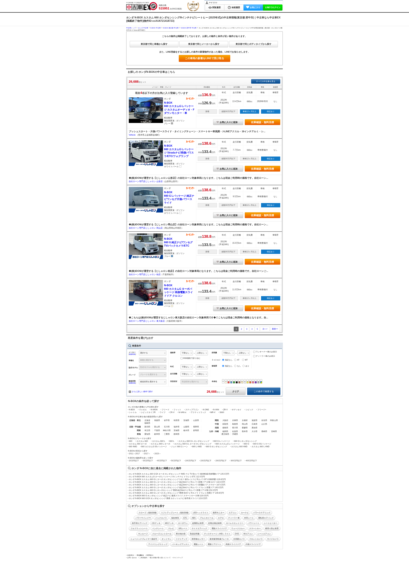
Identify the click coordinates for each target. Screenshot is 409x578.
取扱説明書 (195, 534)
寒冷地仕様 (180, 534)
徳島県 (225, 428)
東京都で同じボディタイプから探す (253, 44)
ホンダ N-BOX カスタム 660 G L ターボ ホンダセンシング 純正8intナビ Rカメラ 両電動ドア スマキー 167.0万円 (177, 485)
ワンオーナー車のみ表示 (266, 352)
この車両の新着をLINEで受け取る (204, 58)
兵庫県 (235, 420)
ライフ (163, 412)
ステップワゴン (192, 410)
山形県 (196, 420)
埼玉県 (147, 430)
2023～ (157, 453)
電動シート (198, 544)
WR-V (212, 412)
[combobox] (152, 353)
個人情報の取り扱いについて (160, 557)
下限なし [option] (185, 353)
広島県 (254, 424)
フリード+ (261, 410)
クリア (235, 391)
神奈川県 (167, 430)
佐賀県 (235, 431)
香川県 (235, 428)
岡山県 (245, 424)
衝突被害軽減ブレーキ (219, 539)
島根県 (235, 424)
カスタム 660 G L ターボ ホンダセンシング (192, 444)
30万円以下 (148, 461)
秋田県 (176, 420)
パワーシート (253, 523)
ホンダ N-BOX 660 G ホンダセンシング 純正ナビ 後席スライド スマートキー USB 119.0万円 (168, 496)
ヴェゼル (143, 410)
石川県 (167, 427)
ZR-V (225, 410)
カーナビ (245, 512)
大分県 (254, 431)
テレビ (171, 528)
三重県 (167, 434)
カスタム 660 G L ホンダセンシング (193, 441)
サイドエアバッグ (199, 528)
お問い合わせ (132, 557)
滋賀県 (254, 420)
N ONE (206, 410)
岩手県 (167, 420)
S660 (222, 412)
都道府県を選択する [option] (148, 382)
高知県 (254, 428)
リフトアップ (181, 539)
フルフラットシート (139, 528)
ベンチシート (158, 528)
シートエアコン (264, 534)
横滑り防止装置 (272, 528)
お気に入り (255, 7)
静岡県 (176, 434)
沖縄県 (235, 434)
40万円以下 (162, 461)
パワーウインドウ (143, 518)
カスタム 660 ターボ (138, 444)
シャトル (133, 412)
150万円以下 (205, 461)
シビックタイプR (148, 412)
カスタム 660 (142, 441)
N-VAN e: (183, 412)
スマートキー (255, 528)
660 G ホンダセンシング (216, 446)
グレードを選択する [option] (148, 374)
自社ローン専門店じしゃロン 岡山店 (146, 228)
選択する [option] (144, 353)
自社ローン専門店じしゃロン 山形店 (146, 181)
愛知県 (147, 434)
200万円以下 (221, 461)
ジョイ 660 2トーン (179, 446)
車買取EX (149, 555)
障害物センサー (198, 539)
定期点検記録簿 (215, 523)
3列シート (182, 528)
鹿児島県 (225, 434)
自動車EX (130, 555)
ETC (185, 518)
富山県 (157, 427)
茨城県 (176, 430)
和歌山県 (274, 420)
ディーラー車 (234, 518)
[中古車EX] (141, 6)
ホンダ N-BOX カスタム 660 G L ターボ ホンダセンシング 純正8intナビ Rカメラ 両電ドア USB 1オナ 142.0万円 (177, 482)
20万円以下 (134, 461)
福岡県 (225, 431)
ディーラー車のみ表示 (265, 356)
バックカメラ (161, 518)
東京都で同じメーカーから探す (204, 44)
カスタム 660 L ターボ (160, 444)
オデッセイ (236, 410)
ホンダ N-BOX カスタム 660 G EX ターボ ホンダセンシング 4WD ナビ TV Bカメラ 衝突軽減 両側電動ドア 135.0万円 (179, 474)
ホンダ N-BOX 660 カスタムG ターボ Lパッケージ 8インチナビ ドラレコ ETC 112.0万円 (167, 477)
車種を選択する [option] (147, 360)
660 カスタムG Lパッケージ (228, 444)
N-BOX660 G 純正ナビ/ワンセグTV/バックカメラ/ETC (178, 242)
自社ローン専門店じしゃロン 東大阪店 (147, 321)
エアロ (221, 518)
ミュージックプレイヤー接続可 (143, 539)
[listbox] (187, 353)
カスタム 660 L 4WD (261, 446)
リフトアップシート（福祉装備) (175, 512)
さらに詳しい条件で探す (142, 391)
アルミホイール (206, 518)
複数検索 (132, 354)
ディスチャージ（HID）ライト (217, 534)
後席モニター (218, 512)
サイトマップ (178, 557)
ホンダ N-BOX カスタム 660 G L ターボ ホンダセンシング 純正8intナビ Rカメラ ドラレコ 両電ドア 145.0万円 (176, 487)
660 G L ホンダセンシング (245, 441)
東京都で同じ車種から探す (154, 44)
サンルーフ (143, 534)
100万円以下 (190, 461)
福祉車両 (175, 518)
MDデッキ (169, 523)
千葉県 (157, 430)
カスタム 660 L (158, 441)
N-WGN (154, 410)
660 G (246, 444)
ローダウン (183, 523)
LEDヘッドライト (200, 512)
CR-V (172, 412)
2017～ (147, 453)
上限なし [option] (200, 353)
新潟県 (147, 427)
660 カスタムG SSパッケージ (154, 446)
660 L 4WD (197, 446)
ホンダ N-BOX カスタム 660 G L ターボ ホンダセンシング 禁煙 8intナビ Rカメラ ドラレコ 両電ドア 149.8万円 (176, 493)
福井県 (176, 427)
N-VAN (216, 410)
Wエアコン (248, 534)
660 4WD (133, 446)
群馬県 (196, 430)
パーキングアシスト (180, 544)
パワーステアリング (261, 512)
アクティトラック (198, 412)
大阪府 (225, 420)
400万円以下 (251, 461)
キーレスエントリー (234, 523)
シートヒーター (270, 523)
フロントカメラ (256, 539)
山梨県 (186, 427)
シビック (249, 410)
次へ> (264, 329)
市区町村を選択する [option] (190, 382)
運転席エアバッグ (266, 518)
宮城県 (186, 420)
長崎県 (264, 431)
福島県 (147, 423)
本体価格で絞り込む (191, 358)
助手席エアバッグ (139, 523)
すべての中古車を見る (265, 81)
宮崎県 (274, 431)
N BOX (132, 410)
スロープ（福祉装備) (148, 512)
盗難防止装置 (198, 523)
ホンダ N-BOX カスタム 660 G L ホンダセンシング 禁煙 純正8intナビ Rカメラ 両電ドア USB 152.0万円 (173, 490)
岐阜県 (157, 434)
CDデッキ (156, 523)
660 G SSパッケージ (262, 444)
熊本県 (245, 431)
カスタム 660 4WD (239, 446)
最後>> (275, 329)
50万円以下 (176, 461)
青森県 (157, 420)
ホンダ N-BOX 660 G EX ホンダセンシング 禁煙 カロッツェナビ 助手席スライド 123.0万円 (168, 498)
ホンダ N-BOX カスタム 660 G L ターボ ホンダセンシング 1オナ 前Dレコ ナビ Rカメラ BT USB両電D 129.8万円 (177, 479)
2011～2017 (134, 453)
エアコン (232, 512)
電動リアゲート (214, 544)
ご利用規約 (143, 557)
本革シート (249, 518)
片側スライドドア (253, 544)
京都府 (245, 420)
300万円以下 (236, 461)
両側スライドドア (233, 544)
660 (130, 441)
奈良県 (264, 420)
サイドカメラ (273, 539)
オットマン (166, 539)
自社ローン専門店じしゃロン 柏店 (145, 274)
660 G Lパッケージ (221, 441)
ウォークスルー (238, 528)
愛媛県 (245, 428)
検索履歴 (236, 7)
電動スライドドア (219, 528)
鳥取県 (225, 424)
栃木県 (186, 430)
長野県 (196, 427)
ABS (194, 518)
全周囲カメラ (239, 539)
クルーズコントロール (161, 534)
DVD (237, 534)
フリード (165, 410)
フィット (177, 410)
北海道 (147, 420)
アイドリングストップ (157, 544)
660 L (171, 441)
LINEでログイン (272, 7)
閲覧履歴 (216, 7)
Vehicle (132, 135)
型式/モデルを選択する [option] (150, 367)
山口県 (264, 424)
